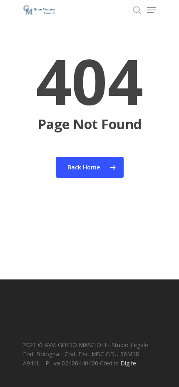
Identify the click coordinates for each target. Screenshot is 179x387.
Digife (128, 363)
